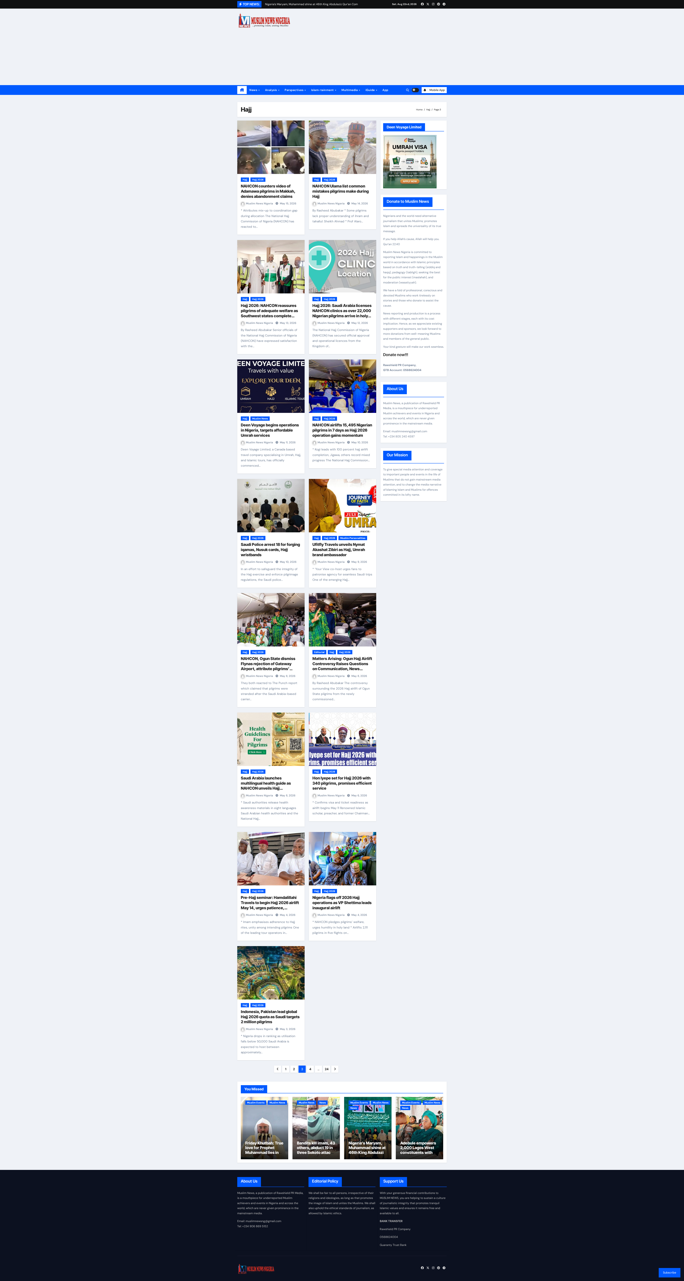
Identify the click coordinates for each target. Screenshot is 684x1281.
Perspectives (294, 90)
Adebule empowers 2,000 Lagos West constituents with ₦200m (418, 1150)
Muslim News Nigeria (260, 203)
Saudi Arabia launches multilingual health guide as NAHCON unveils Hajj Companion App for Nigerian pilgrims (266, 788)
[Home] (242, 90)
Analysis (271, 90)
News (253, 90)
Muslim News (260, 418)
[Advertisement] (342, 58)
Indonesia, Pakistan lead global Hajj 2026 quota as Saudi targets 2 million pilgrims (270, 1016)
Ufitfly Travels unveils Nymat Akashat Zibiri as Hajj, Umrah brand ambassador (338, 549)
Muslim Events (256, 1102)
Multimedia (350, 90)
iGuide (371, 90)
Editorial (319, 652)
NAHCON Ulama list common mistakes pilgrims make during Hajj (340, 191)
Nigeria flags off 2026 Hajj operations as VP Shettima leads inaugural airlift (342, 902)
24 (326, 1069)
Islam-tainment (323, 90)
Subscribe (669, 1272)
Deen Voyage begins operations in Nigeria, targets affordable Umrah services (270, 430)
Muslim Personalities (352, 538)
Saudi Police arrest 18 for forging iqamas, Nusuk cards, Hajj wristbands (270, 549)
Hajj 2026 (258, 179)
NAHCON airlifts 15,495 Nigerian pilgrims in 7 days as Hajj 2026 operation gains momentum (342, 430)
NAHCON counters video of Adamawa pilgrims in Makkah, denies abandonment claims (268, 191)
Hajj (245, 179)
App (385, 90)
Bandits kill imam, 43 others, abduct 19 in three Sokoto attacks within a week (316, 1150)
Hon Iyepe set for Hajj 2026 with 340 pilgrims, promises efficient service (342, 783)
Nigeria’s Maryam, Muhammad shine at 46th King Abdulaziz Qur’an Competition (367, 1150)
